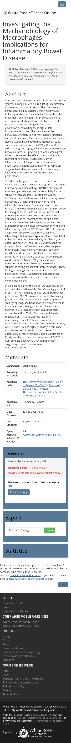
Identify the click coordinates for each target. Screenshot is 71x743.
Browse (7, 640)
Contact (8, 690)
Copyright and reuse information (24, 678)
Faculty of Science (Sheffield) (43, 383)
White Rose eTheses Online (32, 12)
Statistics (8, 660)
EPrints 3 (49, 714)
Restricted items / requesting (21, 652)
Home (6, 636)
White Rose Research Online (21, 622)
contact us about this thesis (25, 575)
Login (6, 607)
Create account (12, 603)
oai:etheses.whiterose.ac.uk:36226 (42, 434)
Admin (63, 584)
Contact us (41, 578)
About (7, 671)
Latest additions (13, 648)
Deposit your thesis (15, 611)
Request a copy (18, 492)
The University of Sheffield (37, 381)
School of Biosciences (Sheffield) (41, 387)
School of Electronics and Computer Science (42, 717)
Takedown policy (13, 686)
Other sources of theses (18, 656)
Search (7, 644)
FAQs (6, 675)
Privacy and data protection (20, 682)
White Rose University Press (21, 626)
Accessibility (10, 694)
